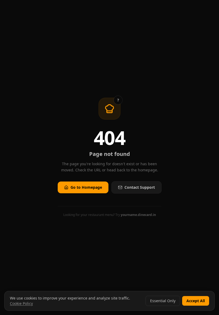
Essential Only (162, 300)
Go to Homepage (86, 187)
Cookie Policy (21, 303)
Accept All (195, 300)
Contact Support (139, 187)
